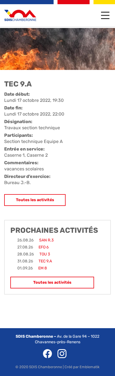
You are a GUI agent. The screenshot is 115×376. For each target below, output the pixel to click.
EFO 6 (44, 247)
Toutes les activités (35, 200)
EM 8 (42, 268)
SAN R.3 (46, 240)
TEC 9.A (45, 261)
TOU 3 (44, 254)
